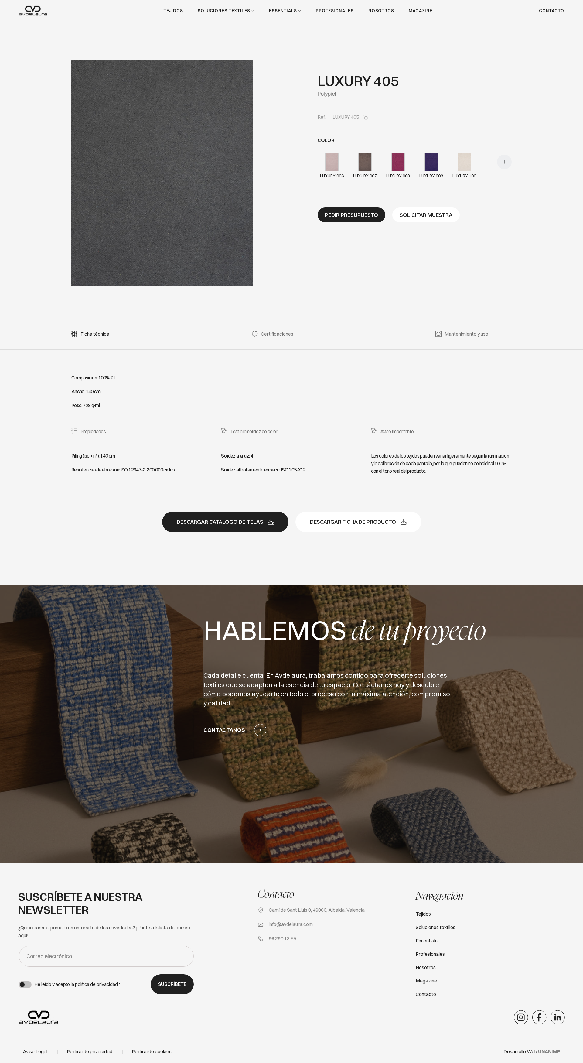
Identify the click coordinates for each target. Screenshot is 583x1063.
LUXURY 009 (431, 176)
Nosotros (381, 10)
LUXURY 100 (464, 176)
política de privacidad (96, 984)
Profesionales (335, 10)
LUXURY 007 (365, 176)
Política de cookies (152, 1051)
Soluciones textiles (224, 10)
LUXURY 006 (332, 176)
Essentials (283, 10)
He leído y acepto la (77, 984)
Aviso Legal (35, 1051)
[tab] (94, 334)
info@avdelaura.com (291, 924)
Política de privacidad (89, 1051)
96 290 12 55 (282, 938)
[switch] (25, 984)
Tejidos (173, 10)
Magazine (420, 10)
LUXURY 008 (398, 176)
